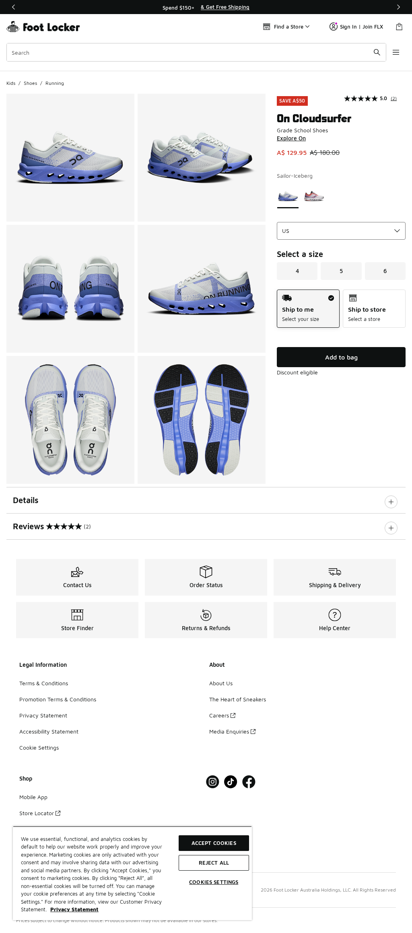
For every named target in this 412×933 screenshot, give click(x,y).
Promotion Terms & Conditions (57, 699)
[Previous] (14, 7)
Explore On (291, 138)
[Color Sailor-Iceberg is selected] (288, 196)
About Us (221, 683)
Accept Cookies (214, 843)
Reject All (214, 862)
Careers (219, 715)
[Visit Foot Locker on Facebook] (248, 782)
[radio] (308, 309)
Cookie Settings (39, 747)
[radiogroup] (341, 309)
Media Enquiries (229, 731)
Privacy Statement (43, 715)
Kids (10, 83)
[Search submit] (377, 52)
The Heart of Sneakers (237, 699)
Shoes (30, 83)
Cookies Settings (213, 882)
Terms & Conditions (43, 683)
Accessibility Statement (48, 731)
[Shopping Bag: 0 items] (399, 26)
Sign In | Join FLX (361, 26)
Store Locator (36, 813)
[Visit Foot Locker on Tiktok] (230, 782)
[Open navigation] (395, 52)
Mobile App (33, 796)
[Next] (398, 7)
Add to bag (341, 357)
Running (54, 83)
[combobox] (196, 52)
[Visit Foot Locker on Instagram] (212, 782)
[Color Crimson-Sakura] (314, 196)
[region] (206, 7)
